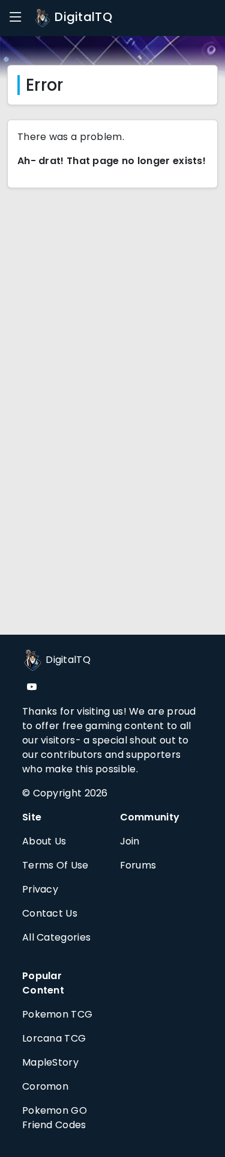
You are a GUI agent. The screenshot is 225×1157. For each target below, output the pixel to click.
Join (130, 841)
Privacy (40, 889)
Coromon (45, 1086)
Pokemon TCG (57, 1014)
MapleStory (50, 1062)
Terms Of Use (55, 865)
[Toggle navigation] (15, 17)
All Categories (56, 937)
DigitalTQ (82, 16)
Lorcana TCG (54, 1038)
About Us (44, 841)
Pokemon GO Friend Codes (54, 1118)
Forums (138, 865)
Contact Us (49, 913)
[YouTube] (32, 687)
